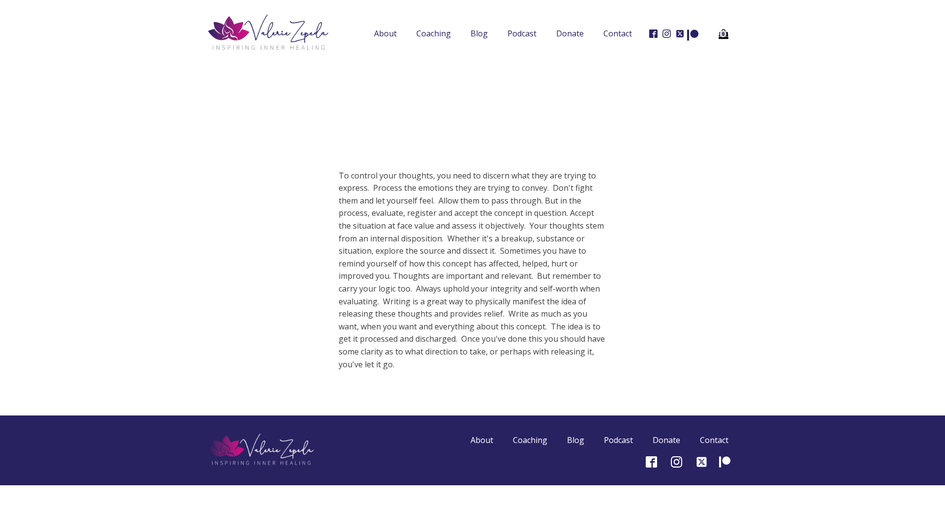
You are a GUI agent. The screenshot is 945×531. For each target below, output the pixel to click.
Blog (479, 33)
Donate (570, 33)
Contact (617, 33)
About (385, 33)
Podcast (521, 33)
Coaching (433, 33)
